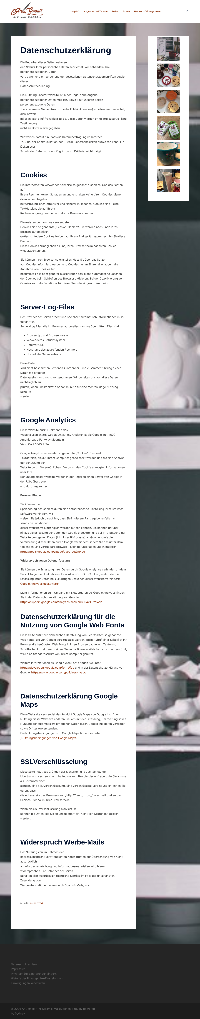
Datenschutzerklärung (25, 964)
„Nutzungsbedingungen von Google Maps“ (48, 738)
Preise (115, 11)
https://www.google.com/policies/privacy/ (58, 672)
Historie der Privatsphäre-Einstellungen (37, 978)
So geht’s (75, 11)
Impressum (18, 969)
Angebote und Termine (96, 11)
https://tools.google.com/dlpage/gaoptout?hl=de (52, 551)
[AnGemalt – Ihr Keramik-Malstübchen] (27, 11)
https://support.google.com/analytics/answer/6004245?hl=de (61, 602)
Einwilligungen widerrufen (28, 983)
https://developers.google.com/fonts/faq (47, 667)
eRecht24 (36, 903)
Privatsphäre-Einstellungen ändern (34, 973)
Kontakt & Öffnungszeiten (147, 11)
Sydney (20, 1013)
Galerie (126, 11)
